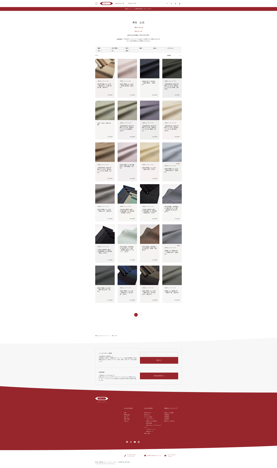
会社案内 (166, 419)
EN (167, 3)
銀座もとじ (106, 3)
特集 (125, 412)
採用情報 (166, 417)
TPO (99, 50)
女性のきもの (147, 412)
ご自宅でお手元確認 (132, 35)
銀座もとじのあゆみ (169, 421)
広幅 (127, 50)
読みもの (126, 417)
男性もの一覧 (138, 31)
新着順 (169, 55)
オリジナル (170, 48)
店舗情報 (166, 414)
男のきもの (147, 414)
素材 (141, 48)
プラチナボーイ (150, 419)
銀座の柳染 (149, 423)
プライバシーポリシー (112, 462)
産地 (155, 48)
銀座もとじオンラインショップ (102, 335)
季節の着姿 (127, 414)
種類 (99, 48)
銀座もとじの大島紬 (151, 421)
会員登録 (119, 39)
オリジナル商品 (148, 417)
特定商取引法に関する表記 (124, 462)
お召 (141, 27)
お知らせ (126, 421)
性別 (127, 48)
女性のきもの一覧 (119, 3)
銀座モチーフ (149, 431)
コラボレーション (151, 429)
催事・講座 (127, 419)
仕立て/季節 (114, 48)
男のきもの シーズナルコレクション (153, 426)
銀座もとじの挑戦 (168, 412)
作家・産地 (147, 433)
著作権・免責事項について (101, 462)
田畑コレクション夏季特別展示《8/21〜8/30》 (138, 9)
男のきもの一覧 (132, 3)
